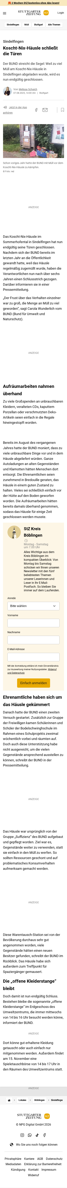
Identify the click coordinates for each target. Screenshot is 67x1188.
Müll (26, 24)
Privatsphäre (13, 1159)
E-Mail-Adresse (16, 649)
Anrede (11, 598)
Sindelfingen (13, 24)
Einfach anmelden (33, 683)
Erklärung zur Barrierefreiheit (42, 1164)
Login (61, 12)
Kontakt (33, 1169)
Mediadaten (13, 1164)
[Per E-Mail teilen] (45, 110)
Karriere (29, 1159)
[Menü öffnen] (4, 13)
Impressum (49, 1169)
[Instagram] (22, 1135)
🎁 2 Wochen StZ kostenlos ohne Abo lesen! (33, 2)
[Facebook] (45, 1135)
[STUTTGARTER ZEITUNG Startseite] (33, 12)
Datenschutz (54, 1159)
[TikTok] (37, 1135)
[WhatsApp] (30, 1135)
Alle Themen (54, 24)
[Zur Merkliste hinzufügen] (61, 110)
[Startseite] (9, 1100)
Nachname (13, 632)
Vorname (12, 615)
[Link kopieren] (29, 109)
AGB (40, 1159)
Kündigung (18, 1169)
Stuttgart (38, 24)
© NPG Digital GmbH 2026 (33, 1124)
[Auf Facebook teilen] (36, 110)
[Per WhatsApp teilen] (52, 110)
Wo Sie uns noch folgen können (37, 1144)
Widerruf (33, 1175)
